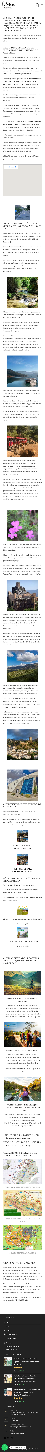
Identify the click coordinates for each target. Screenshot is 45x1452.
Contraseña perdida (10, 1334)
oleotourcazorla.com (17, 1433)
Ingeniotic (22, 1450)
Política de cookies (11, 1349)
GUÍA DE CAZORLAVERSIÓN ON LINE (22, 847)
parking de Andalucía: (22, 105)
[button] (4, 1447)
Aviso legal (9, 1343)
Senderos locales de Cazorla (22, 941)
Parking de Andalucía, (34, 79)
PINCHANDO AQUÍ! (22, 1300)
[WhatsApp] (11, 1438)
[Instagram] (8, 1438)
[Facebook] (5, 1438)
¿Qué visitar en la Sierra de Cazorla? (22, 919)
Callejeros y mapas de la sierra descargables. (20, 1154)
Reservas (7, 1330)
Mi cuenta (7, 1322)
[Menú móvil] (41, 5)
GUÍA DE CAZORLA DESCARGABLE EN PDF (22, 870)
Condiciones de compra (13, 1346)
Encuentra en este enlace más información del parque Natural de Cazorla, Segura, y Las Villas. (22, 1140)
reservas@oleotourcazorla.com (21, 1427)
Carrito (6, 1326)
